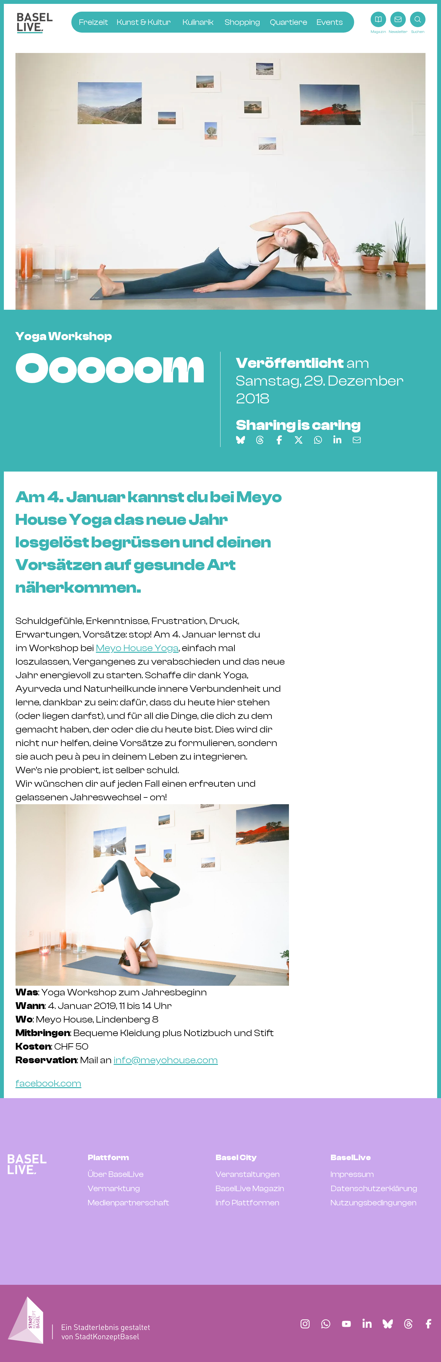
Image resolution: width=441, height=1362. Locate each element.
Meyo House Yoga (137, 648)
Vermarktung (114, 1188)
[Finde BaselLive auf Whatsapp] (326, 1324)
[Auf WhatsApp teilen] (318, 439)
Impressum (352, 1174)
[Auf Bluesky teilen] (240, 439)
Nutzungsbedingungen (373, 1202)
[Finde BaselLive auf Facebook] (428, 1324)
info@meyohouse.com (166, 1060)
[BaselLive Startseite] (34, 23)
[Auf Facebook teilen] (279, 439)
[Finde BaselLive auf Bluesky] (388, 1324)
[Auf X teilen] (298, 439)
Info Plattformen (247, 1202)
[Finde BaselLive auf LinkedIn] (367, 1324)
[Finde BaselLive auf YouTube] (346, 1324)
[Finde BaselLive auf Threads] (408, 1324)
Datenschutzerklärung (374, 1188)
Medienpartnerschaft (128, 1202)
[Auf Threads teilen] (259, 439)
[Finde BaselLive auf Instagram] (305, 1324)
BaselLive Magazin (250, 1188)
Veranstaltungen (248, 1174)
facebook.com (48, 1083)
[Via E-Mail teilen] (356, 439)
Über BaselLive (116, 1174)
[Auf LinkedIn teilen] (337, 439)
